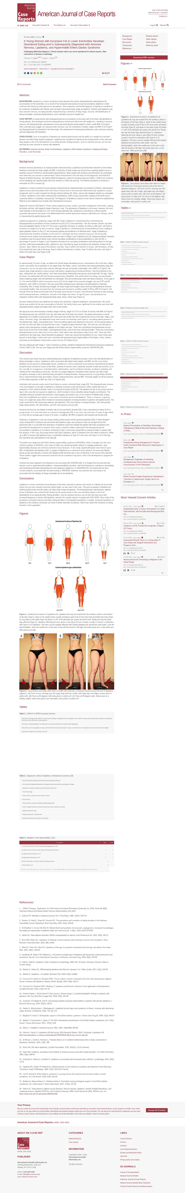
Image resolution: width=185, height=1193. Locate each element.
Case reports (73, 1142)
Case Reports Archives (128, 1149)
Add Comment (109, 84)
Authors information (30, 69)
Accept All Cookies (157, 1110)
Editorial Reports (75, 1139)
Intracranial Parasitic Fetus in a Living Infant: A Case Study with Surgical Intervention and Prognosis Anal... (142, 542)
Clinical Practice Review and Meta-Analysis (136, 1186)
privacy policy (104, 1114)
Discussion (126, 42)
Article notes (43, 69)
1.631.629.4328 (162, 10)
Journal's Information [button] (79, 25)
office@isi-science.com (31, 1174)
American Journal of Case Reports (133, 1179)
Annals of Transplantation (129, 1172)
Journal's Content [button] (40, 25)
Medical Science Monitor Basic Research (135, 1183)
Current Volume (126, 1139)
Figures (126, 63)
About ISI (123, 1156)
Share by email (152, 45)
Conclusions (127, 45)
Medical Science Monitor (129, 1176)
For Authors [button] (59, 25)
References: (127, 48)
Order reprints (151, 39)
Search (163, 25)
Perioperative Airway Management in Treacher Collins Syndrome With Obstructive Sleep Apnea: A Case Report (143, 445)
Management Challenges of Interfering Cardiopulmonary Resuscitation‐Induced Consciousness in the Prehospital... (139, 462)
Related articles (152, 36)
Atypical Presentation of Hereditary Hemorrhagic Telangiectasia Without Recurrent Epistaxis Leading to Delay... (144, 428)
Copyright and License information (61, 69)
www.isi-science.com (29, 1177)
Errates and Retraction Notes (131, 1153)
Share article (151, 42)
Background (127, 36)
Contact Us (163, 16)
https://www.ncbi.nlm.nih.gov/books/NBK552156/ (38, 1094)
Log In (153, 25)
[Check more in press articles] (162, 490)
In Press (123, 1142)
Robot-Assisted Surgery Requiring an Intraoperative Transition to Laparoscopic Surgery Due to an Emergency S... (144, 479)
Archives (123, 1146)
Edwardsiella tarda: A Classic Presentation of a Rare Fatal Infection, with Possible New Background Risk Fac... (144, 511)
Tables (125, 207)
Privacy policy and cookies (130, 1160)
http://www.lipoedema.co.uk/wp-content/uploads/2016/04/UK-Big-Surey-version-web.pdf (53, 1035)
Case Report (127, 39)
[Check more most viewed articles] (162, 573)
